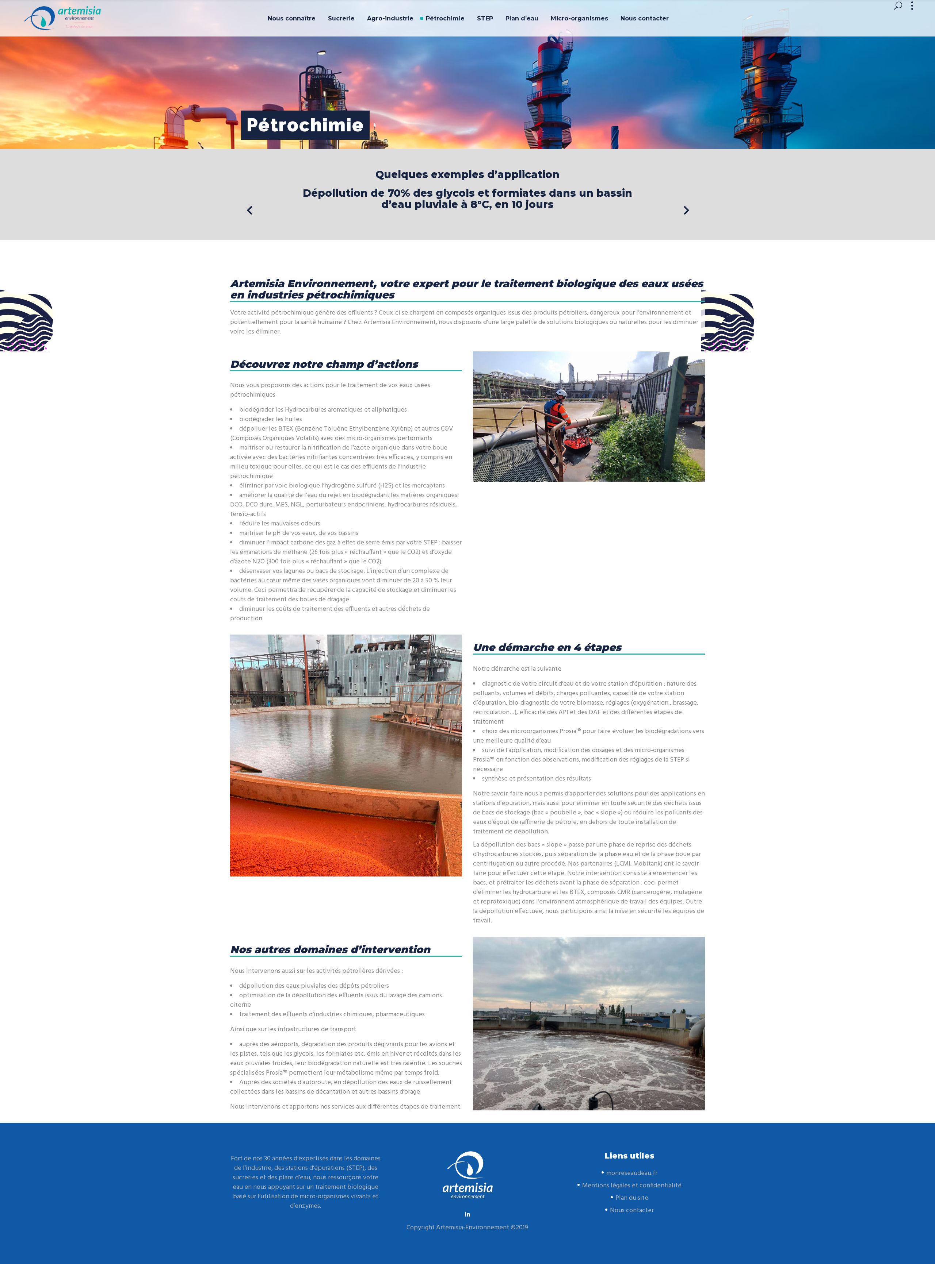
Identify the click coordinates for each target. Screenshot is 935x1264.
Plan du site (631, 1198)
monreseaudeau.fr (631, 1173)
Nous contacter (632, 1210)
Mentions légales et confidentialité (632, 1185)
